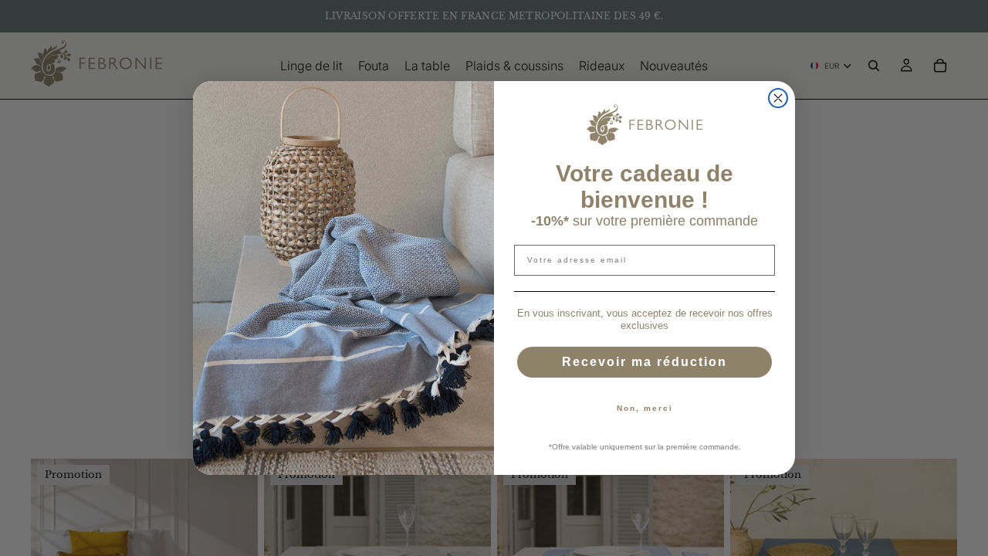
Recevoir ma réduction (644, 361)
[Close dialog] (778, 98)
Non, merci (645, 408)
